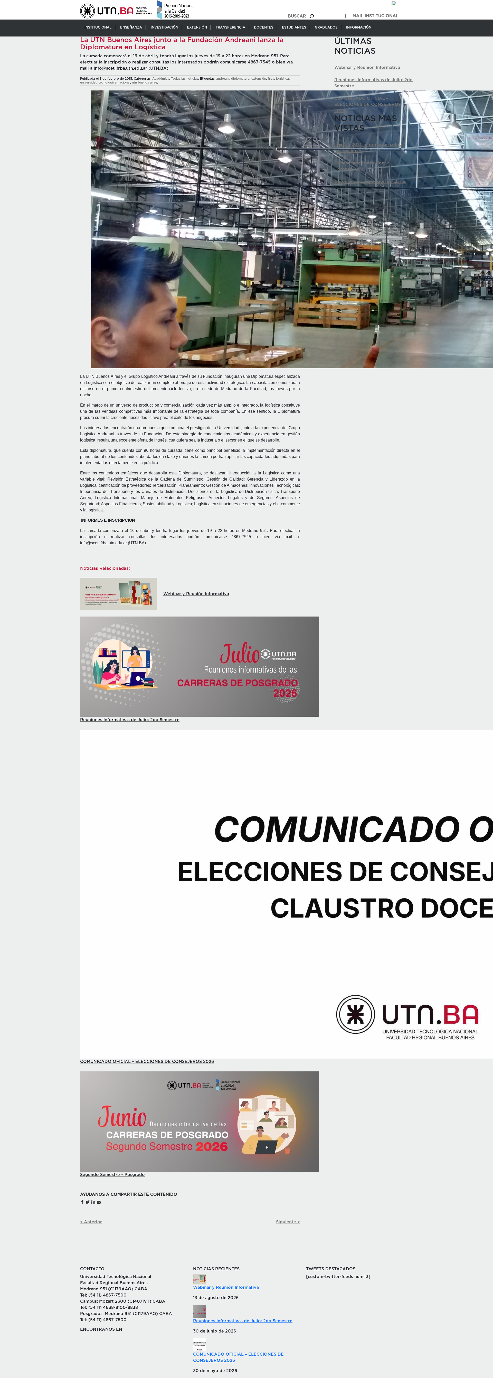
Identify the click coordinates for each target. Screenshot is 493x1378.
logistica (282, 78)
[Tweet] (88, 1202)
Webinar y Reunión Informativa (367, 68)
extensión (258, 78)
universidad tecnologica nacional (105, 82)
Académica (160, 78)
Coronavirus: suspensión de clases (370, 182)
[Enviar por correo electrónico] (99, 1202)
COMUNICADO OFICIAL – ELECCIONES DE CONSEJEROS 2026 (367, 104)
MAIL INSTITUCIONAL (376, 16)
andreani (222, 78)
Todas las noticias (184, 78)
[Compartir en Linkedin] (93, 1202)
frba (271, 78)
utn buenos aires (144, 82)
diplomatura (240, 78)
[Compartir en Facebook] (82, 1202)
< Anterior (91, 1222)
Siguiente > (288, 1222)
